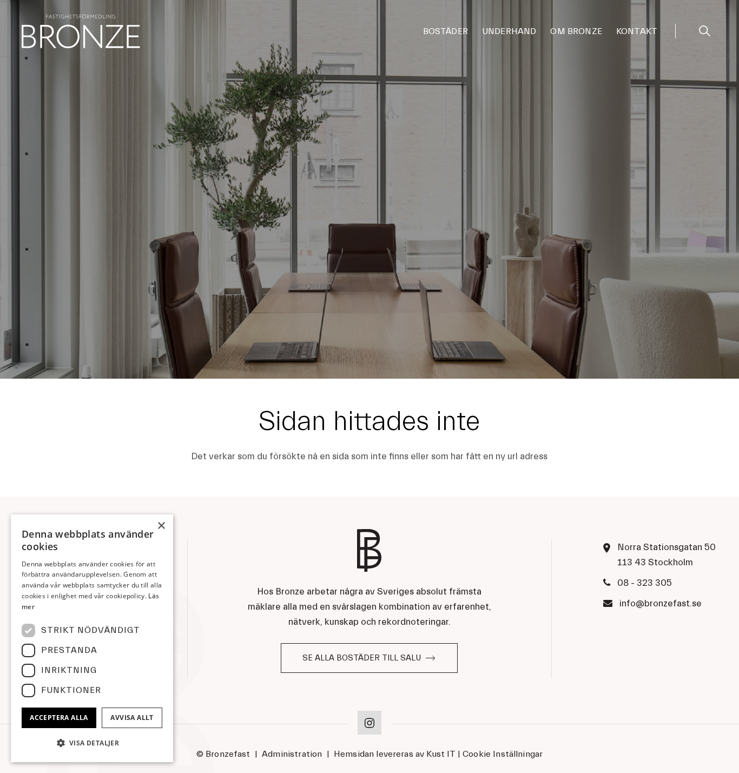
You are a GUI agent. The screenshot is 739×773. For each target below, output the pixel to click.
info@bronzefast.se (660, 603)
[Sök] (704, 29)
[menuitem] (445, 31)
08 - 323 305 (644, 583)
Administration (292, 754)
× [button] (161, 526)
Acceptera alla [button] (59, 717)
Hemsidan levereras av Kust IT (395, 754)
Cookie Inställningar (503, 754)
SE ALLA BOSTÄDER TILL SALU (361, 658)
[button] (92, 743)
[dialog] (92, 638)
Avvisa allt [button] (131, 717)
